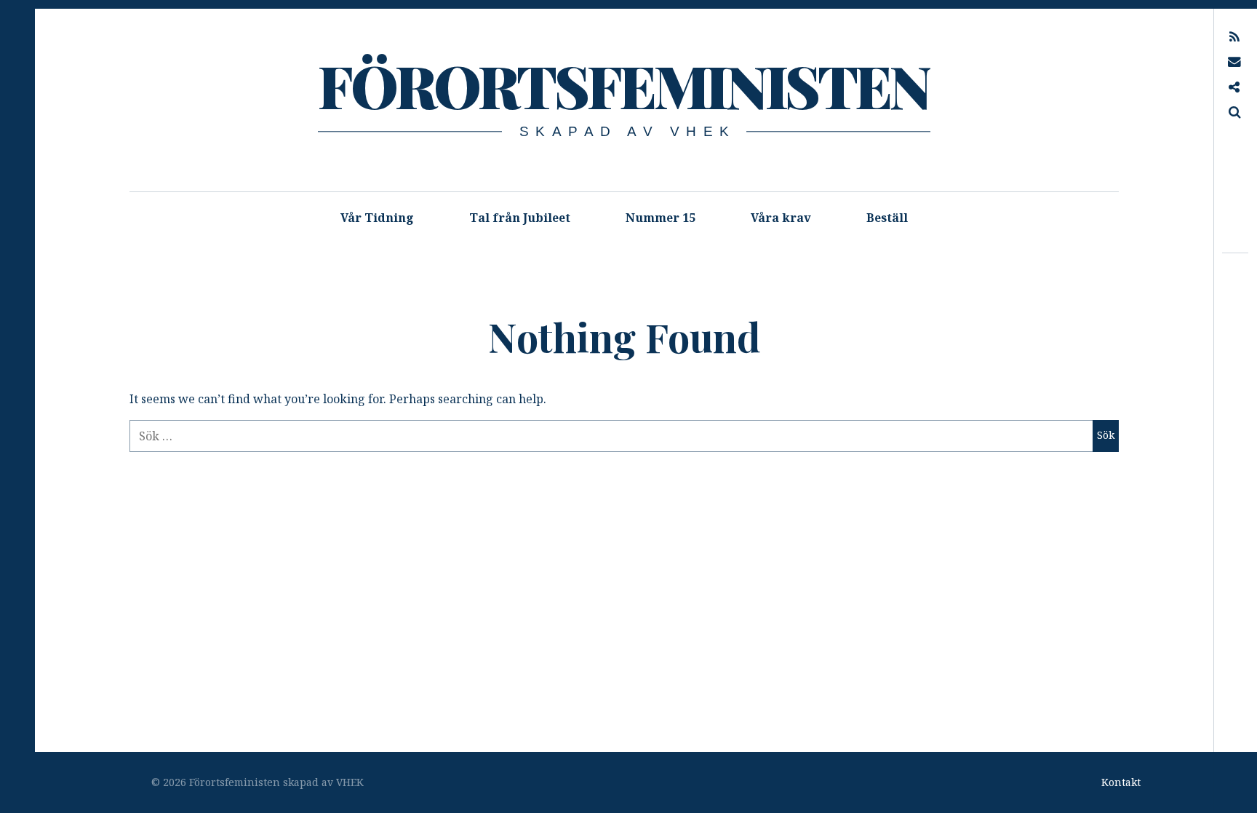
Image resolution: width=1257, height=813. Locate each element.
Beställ (887, 218)
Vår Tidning (377, 218)
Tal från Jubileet (519, 218)
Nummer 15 (660, 218)
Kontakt (1121, 782)
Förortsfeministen (623, 85)
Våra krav (781, 218)
